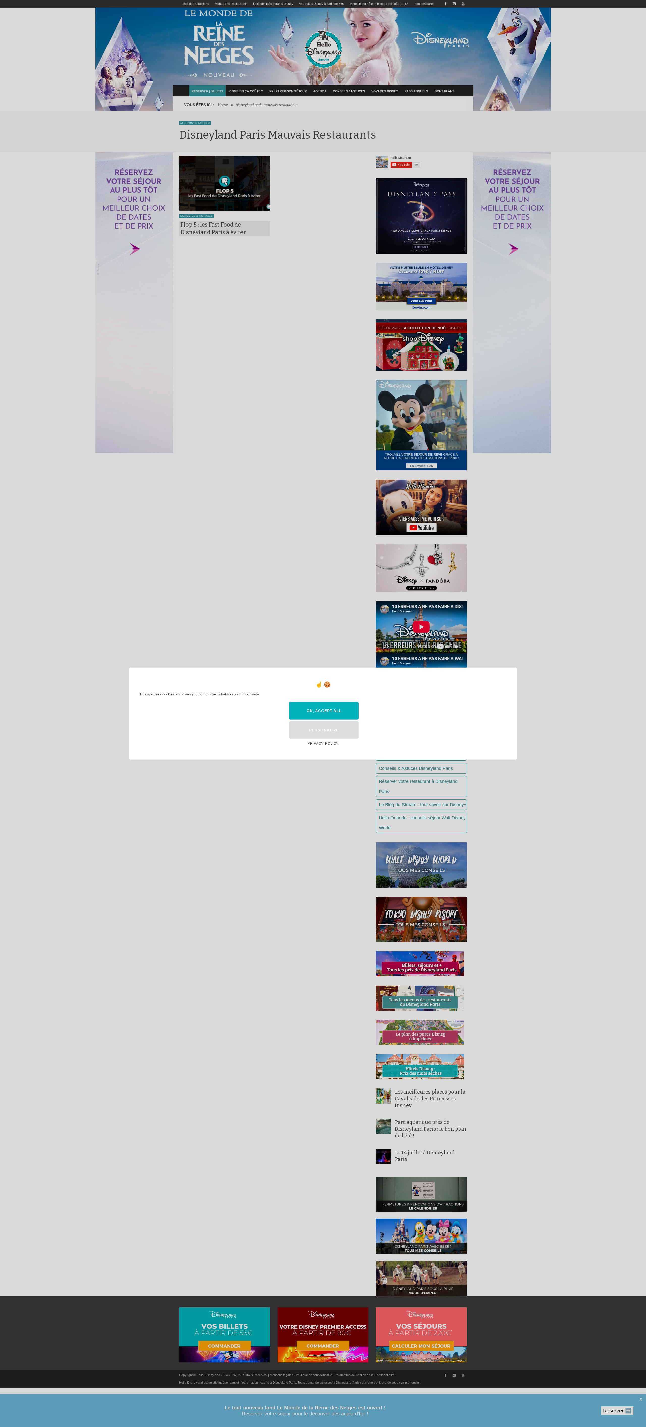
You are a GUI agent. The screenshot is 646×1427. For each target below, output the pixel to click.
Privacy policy (323, 743)
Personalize (324, 730)
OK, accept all (324, 710)
